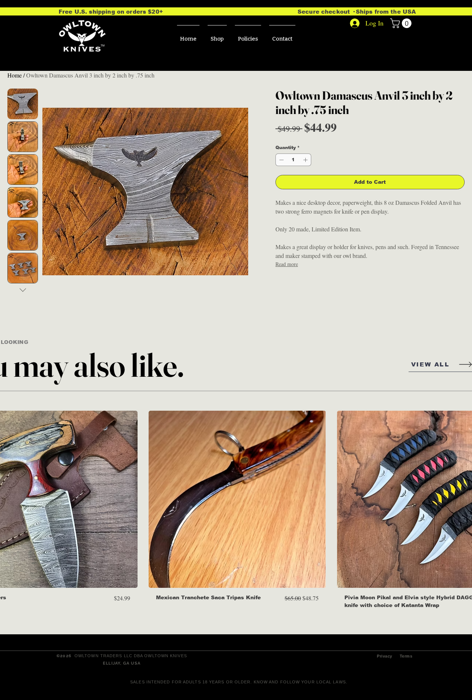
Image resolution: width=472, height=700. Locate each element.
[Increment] (306, 160)
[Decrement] (281, 160)
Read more (286, 264)
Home (14, 75)
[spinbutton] (293, 160)
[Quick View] (237, 499)
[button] (402, 23)
